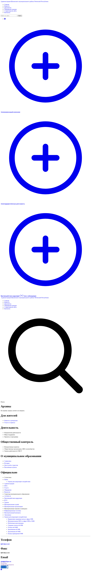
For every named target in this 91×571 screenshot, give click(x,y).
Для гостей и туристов (11, 465)
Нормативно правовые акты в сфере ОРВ (20, 519)
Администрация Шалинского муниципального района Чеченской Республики (24, 1)
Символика (7, 461)
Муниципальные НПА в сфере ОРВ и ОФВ (21, 521)
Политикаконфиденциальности (7, 563)
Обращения (7, 490)
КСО (5, 500)
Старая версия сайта (10, 11)
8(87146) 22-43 (5, 544)
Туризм (6, 502)
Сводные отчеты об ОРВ (15, 525)
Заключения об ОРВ (14, 529)
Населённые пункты (10, 467)
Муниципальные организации (13, 506)
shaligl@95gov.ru (6, 561)
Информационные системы (12, 510)
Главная (6, 4)
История (6, 463)
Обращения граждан (10, 9)
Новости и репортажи (11, 420)
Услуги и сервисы (9, 422)
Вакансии (7, 492)
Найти (19, 15)
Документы (7, 7)
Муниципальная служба (11, 504)
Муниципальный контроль (12, 513)
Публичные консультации (16, 523)
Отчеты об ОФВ (13, 527)
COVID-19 (7, 496)
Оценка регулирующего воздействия (19, 481)
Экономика (7, 515)
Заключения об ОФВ (14, 531)
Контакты (7, 12)
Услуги (6, 488)
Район (6, 479)
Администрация (9, 483)
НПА (5, 486)
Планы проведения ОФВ (15, 533)
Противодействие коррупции (13, 498)
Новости (7, 6)
